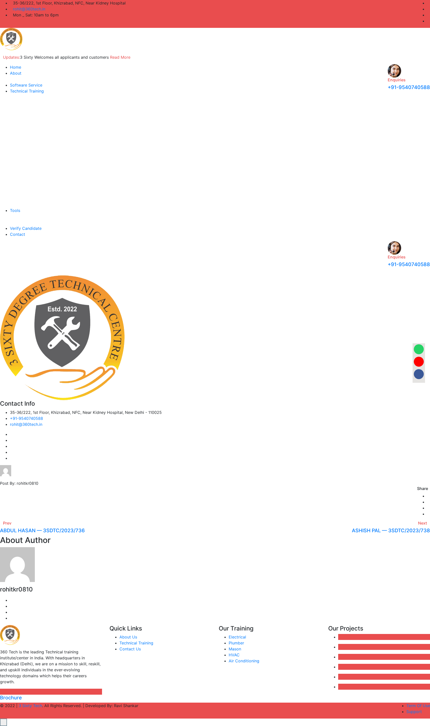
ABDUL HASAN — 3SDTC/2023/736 (42, 530)
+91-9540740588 (409, 87)
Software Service (26, 85)
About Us (128, 636)
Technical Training (27, 91)
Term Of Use (418, 705)
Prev (7, 523)
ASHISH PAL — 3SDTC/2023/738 (391, 530)
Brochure (11, 698)
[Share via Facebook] (419, 374)
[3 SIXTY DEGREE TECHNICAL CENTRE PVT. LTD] (11, 38)
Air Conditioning (244, 660)
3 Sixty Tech (30, 705)
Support (414, 711)
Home (15, 67)
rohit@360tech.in (29, 8)
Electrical (237, 636)
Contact (17, 234)
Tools (15, 210)
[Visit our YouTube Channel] (419, 362)
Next (422, 523)
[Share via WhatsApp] (419, 349)
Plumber (236, 642)
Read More (120, 57)
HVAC (234, 654)
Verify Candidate (26, 228)
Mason (235, 648)
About (15, 73)
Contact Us (130, 648)
